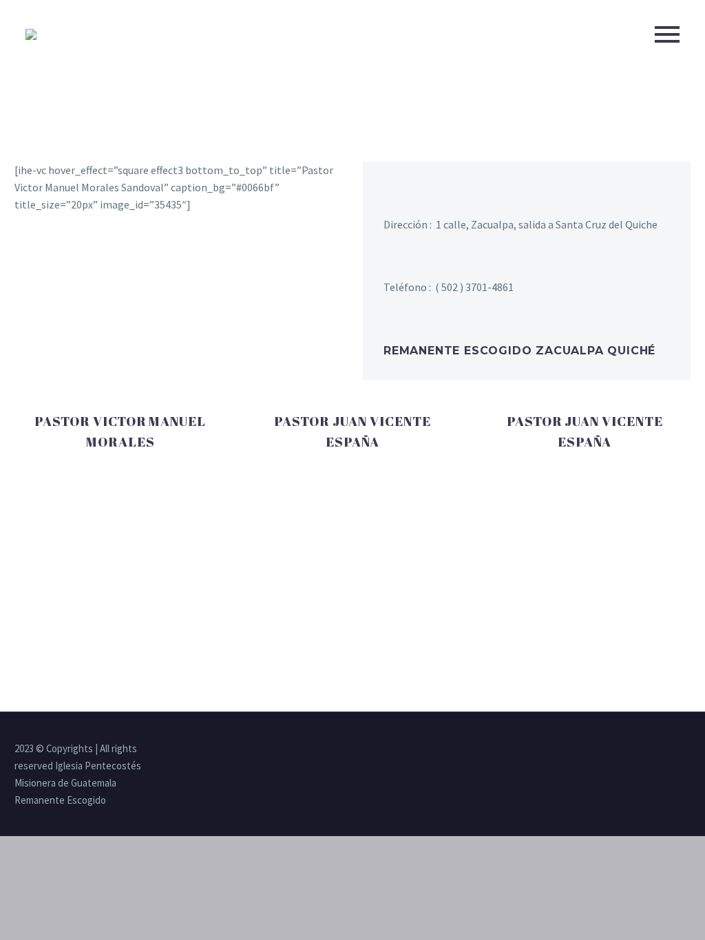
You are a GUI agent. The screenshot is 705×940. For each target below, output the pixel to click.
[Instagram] (650, 749)
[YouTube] (668, 749)
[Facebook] (632, 749)
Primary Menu (667, 34)
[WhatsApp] (686, 749)
